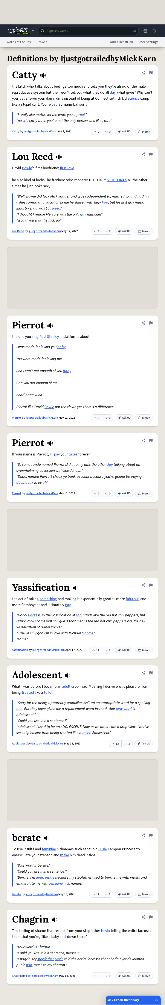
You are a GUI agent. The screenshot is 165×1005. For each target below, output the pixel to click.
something (48, 599)
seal (63, 936)
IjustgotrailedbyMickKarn (40, 131)
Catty (15, 131)
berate (16, 894)
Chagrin (17, 976)
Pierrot (16, 418)
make (64, 855)
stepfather (45, 959)
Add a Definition (121, 42)
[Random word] (134, 30)
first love (67, 168)
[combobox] (88, 31)
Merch (146, 132)
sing (35, 336)
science (133, 98)
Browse (42, 42)
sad (79, 615)
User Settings (148, 42)
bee (19, 708)
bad (55, 104)
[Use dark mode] (155, 31)
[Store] (145, 31)
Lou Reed (18, 231)
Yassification (20, 650)
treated (28, 692)
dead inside (45, 877)
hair (29, 965)
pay (57, 454)
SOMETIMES (117, 180)
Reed (56, 208)
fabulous (132, 599)
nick (67, 883)
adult (66, 686)
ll (52, 454)
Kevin (105, 930)
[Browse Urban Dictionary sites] (20, 30)
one (21, 336)
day (112, 92)
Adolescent (19, 743)
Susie (102, 849)
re (55, 120)
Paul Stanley (49, 336)
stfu (25, 120)
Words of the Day (19, 42)
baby (61, 347)
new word (124, 708)
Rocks (32, 615)
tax (30, 482)
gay (83, 214)
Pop (105, 202)
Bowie (27, 168)
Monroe (87, 633)
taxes (73, 454)
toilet (48, 692)
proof (80, 114)
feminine (49, 849)
